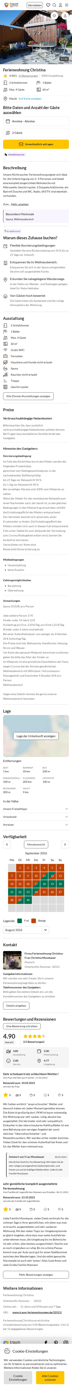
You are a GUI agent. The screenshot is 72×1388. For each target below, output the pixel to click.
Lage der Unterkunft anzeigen (36, 736)
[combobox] (5, 930)
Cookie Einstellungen (18, 1377)
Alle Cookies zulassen (50, 1377)
